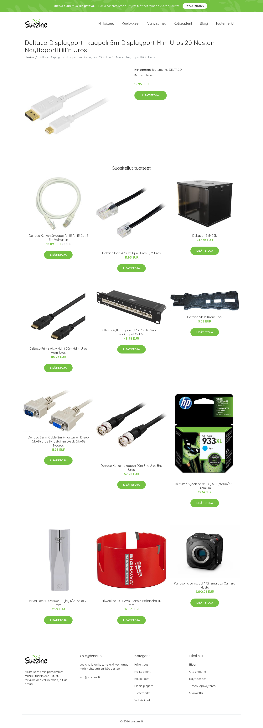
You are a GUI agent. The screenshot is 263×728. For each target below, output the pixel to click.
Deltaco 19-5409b (204, 236)
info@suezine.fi (90, 677)
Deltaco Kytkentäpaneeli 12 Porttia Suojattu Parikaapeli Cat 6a (131, 332)
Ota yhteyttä (197, 671)
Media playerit (143, 686)
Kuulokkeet (131, 23)
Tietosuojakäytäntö (202, 686)
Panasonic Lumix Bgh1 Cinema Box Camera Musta (204, 585)
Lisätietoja (150, 95)
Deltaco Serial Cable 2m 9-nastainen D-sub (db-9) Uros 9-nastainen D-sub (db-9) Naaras (58, 441)
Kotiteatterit (182, 23)
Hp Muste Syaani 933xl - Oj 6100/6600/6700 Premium (204, 486)
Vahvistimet (156, 23)
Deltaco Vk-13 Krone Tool (204, 317)
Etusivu (29, 57)
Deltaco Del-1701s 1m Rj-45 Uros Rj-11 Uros (131, 253)
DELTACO (175, 69)
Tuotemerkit (225, 23)
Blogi (204, 23)
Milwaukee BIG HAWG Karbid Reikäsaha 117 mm (131, 603)
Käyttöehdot (197, 679)
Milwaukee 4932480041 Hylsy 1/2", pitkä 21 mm (58, 603)
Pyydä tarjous (195, 5)
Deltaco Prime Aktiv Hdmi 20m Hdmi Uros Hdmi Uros (58, 350)
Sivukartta (196, 693)
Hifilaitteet (106, 23)
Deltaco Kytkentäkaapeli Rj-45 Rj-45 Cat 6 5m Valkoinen (58, 238)
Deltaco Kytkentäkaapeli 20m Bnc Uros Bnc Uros (131, 468)
